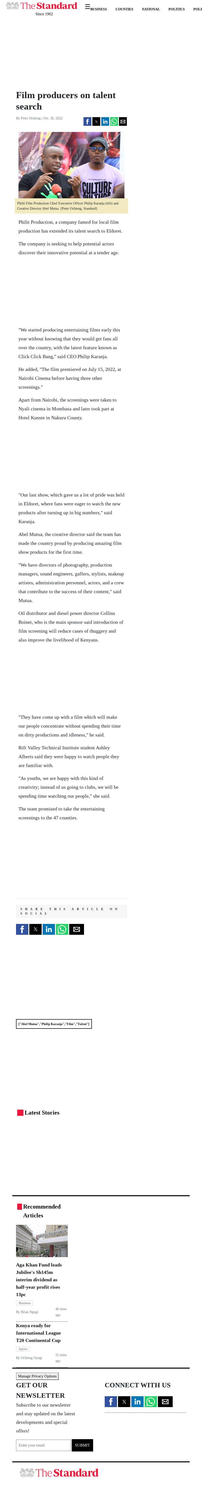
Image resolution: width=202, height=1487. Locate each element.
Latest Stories (42, 1112)
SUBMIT (82, 1445)
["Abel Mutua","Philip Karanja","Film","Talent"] (53, 1024)
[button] (87, 121)
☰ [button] (87, 3)
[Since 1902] (41, 3)
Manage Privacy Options (37, 1376)
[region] (49, 53)
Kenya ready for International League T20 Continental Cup (38, 1333)
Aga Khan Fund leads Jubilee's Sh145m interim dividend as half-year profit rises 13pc (39, 1279)
